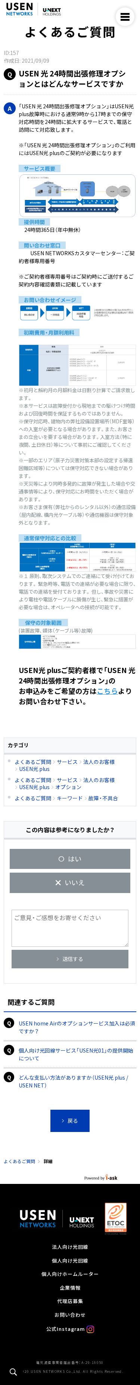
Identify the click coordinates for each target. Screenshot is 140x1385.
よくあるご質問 (19, 1161)
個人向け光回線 (70, 1261)
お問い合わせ (70, 1315)
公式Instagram (66, 1329)
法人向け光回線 (70, 1247)
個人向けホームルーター (70, 1274)
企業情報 (70, 1288)
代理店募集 (70, 1301)
